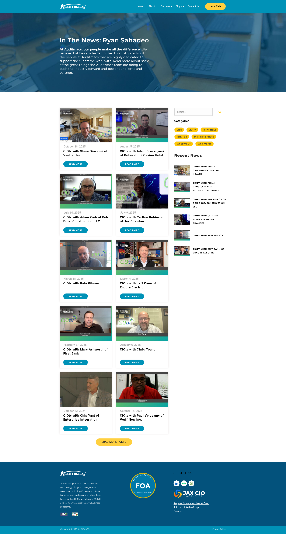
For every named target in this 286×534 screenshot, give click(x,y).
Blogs (179, 6)
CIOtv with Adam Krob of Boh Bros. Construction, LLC (209, 203)
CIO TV (192, 129)
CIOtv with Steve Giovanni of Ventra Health (206, 170)
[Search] (219, 112)
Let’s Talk (215, 6)
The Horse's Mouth (204, 136)
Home (140, 6)
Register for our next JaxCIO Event (191, 503)
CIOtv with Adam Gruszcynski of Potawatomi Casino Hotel (206, 187)
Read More (76, 164)
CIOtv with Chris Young (138, 349)
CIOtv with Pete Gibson (81, 283)
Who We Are (204, 143)
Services (165, 6)
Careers (177, 511)
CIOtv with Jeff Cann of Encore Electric (208, 251)
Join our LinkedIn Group (186, 507)
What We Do (184, 143)
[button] (114, 442)
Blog (179, 129)
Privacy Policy (219, 529)
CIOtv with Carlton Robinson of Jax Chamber (206, 219)
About (152, 6)
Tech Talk (182, 136)
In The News (209, 129)
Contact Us (193, 6)
